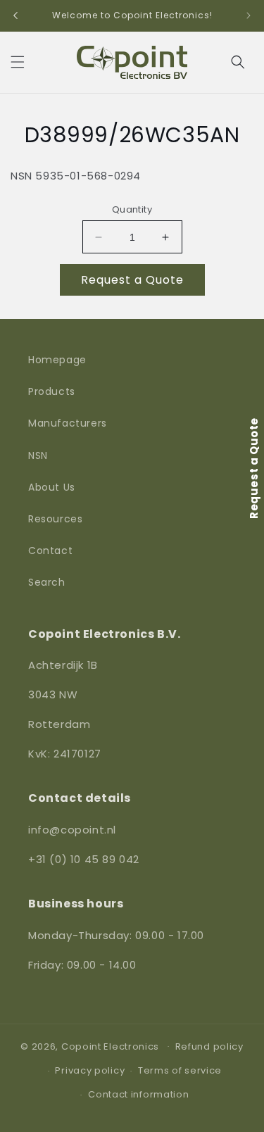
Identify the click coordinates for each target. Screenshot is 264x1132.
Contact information (138, 1094)
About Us (51, 487)
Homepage (57, 360)
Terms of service (180, 1070)
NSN (38, 455)
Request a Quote (132, 280)
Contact (50, 550)
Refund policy (209, 1046)
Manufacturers (67, 423)
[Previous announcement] (15, 15)
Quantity (132, 209)
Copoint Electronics (110, 1045)
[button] (17, 61)
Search (46, 582)
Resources (55, 519)
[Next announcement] (248, 15)
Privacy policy (90, 1070)
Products (51, 391)
